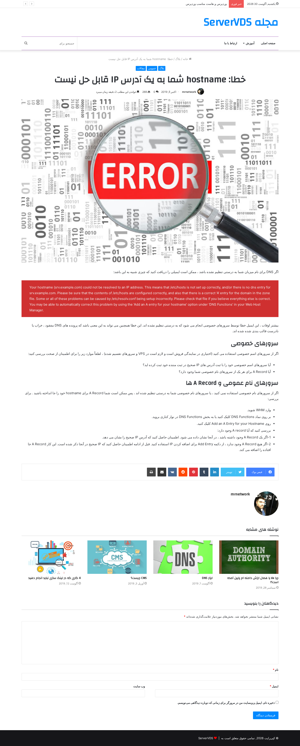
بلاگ (178, 59)
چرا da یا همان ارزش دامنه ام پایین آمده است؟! (252, 580)
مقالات (141, 68)
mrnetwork (189, 91)
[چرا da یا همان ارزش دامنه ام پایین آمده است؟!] (248, 557)
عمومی (152, 68)
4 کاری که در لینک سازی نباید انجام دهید (54, 578)
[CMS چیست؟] (117, 557)
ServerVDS (205, 738)
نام (275, 669)
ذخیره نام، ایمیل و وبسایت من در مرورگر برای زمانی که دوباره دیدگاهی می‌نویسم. (226, 702)
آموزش (250, 43)
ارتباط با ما (230, 43)
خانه (186, 59)
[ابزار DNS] (183, 557)
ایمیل (274, 686)
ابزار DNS (207, 578)
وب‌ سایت (139, 686)
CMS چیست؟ (139, 578)
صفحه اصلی (268, 43)
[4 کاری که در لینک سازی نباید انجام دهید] (51, 557)
